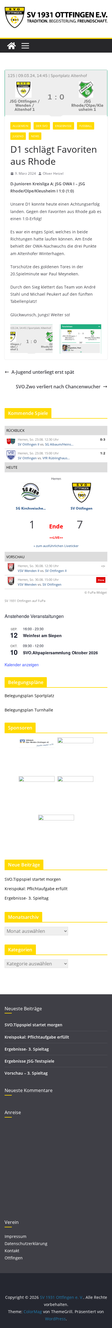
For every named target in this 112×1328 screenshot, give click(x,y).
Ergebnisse (63, 126)
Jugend (18, 136)
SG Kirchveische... (31, 508)
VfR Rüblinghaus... (56, 458)
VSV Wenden (27, 584)
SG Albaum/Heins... (59, 444)
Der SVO (42, 126)
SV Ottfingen (27, 458)
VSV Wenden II (28, 570)
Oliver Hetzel (53, 173)
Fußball (85, 126)
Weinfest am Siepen (42, 635)
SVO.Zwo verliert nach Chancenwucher (58, 386)
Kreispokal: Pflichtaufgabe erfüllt (37, 888)
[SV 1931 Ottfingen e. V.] (11, 46)
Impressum (15, 1236)
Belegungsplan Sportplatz (29, 695)
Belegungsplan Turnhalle (29, 710)
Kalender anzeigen (22, 664)
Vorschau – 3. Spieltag (26, 1073)
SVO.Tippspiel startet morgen (33, 879)
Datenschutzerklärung (26, 1243)
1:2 (102, 453)
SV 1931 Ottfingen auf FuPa (25, 601)
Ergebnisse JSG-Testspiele (29, 1061)
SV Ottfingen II (28, 444)
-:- (103, 566)
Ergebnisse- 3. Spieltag (27, 898)
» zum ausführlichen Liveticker (56, 546)
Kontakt (12, 1250)
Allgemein (20, 126)
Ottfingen (14, 1258)
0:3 (102, 439)
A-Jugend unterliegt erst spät (42, 372)
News (35, 136)
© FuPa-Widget (95, 592)
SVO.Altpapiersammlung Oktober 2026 (60, 652)
